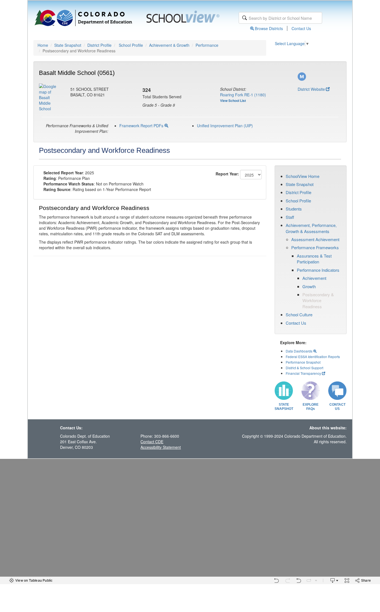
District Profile (99, 45)
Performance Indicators (318, 270)
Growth (309, 286)
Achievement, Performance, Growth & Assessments (311, 228)
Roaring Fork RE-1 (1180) (243, 94)
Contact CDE (151, 441)
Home (43, 45)
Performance (207, 45)
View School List (233, 100)
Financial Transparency (303, 373)
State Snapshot (67, 45)
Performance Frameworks (315, 247)
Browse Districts (269, 28)
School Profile (131, 45)
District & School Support (304, 367)
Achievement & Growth (169, 45)
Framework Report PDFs (141, 125)
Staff (290, 217)
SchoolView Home (302, 176)
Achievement (314, 278)
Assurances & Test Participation (314, 259)
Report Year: (227, 174)
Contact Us (301, 28)
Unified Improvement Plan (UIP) (225, 125)
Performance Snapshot (303, 362)
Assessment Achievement (315, 239)
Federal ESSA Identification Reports (313, 356)
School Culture (299, 314)
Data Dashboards (299, 351)
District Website (311, 89)
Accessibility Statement (160, 447)
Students (294, 209)
